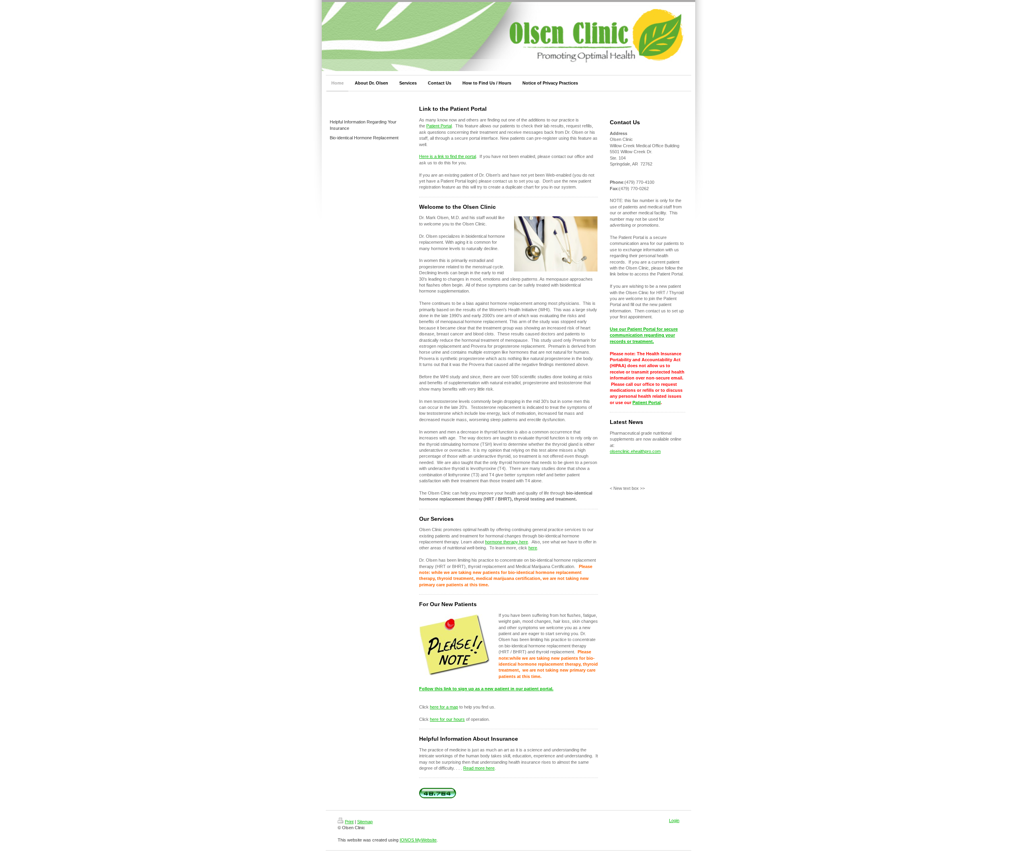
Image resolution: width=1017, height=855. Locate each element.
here (532, 547)
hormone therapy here (506, 541)
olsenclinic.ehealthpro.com (635, 451)
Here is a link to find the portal (447, 156)
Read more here (479, 768)
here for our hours (447, 719)
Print (349, 821)
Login (674, 820)
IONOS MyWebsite (418, 840)
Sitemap (365, 821)
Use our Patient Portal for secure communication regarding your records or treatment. (644, 335)
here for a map (444, 707)
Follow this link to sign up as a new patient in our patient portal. (486, 688)
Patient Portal (439, 125)
